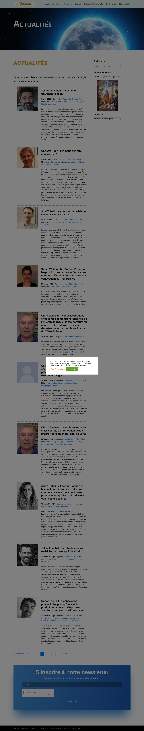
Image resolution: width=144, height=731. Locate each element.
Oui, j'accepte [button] (72, 369)
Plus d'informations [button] (58, 369)
